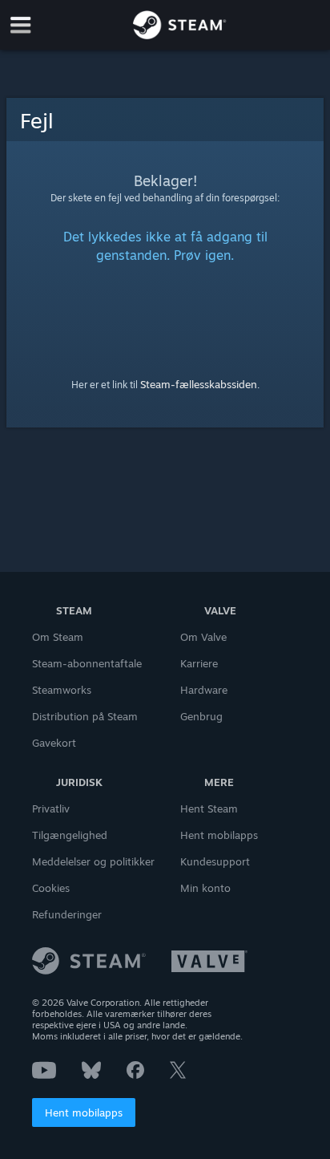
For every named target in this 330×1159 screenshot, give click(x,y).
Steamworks (61, 689)
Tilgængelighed (69, 835)
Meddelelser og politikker (93, 861)
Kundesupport (215, 861)
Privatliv (51, 808)
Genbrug (201, 716)
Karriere (199, 663)
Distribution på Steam (85, 716)
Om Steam (57, 636)
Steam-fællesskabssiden (198, 384)
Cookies (51, 887)
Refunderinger (67, 914)
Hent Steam (209, 808)
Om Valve (203, 636)
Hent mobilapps (84, 1112)
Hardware (203, 689)
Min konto (205, 887)
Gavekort (54, 742)
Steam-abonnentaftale (87, 663)
